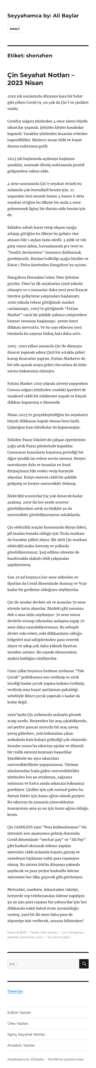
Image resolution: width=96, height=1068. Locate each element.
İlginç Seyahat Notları (26, 1034)
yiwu (39, 937)
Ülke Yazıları (49, 932)
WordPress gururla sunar (66, 1059)
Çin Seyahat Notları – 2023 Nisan (41, 79)
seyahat (13, 937)
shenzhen (27, 937)
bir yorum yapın (59, 937)
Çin (64, 932)
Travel (34, 932)
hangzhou (75, 932)
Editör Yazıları (19, 1012)
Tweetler (15, 991)
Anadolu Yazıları (21, 1045)
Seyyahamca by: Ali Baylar (43, 15)
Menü (15, 29)
